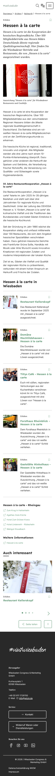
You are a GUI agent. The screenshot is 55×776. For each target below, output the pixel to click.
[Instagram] (18, 745)
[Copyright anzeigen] (47, 92)
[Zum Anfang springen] (48, 624)
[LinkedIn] (33, 745)
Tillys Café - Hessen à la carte (35, 376)
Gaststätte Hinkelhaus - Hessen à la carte (35, 466)
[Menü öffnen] (50, 5)
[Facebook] (11, 745)
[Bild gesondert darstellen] (40, 92)
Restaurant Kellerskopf (35, 301)
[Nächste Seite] (48, 613)
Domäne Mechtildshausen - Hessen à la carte (32, 338)
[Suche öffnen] (37, 5)
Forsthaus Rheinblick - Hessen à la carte (35, 422)
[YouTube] (25, 745)
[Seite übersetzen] (42, 5)
